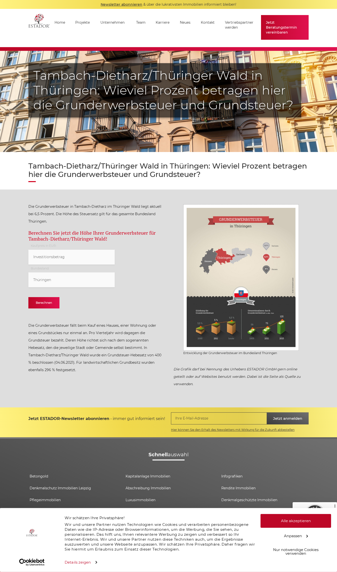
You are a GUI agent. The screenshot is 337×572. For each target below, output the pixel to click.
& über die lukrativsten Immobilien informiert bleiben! (168, 4)
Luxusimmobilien (140, 500)
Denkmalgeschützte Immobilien (249, 500)
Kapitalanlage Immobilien (148, 476)
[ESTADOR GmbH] (39, 28)
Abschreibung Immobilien (148, 488)
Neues (185, 22)
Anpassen (293, 535)
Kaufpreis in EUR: (43, 245)
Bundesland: (40, 268)
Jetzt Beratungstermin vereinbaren (281, 27)
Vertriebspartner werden (239, 25)
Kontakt (208, 22)
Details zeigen (78, 562)
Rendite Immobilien (238, 488)
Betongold (39, 476)
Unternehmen (112, 22)
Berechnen (44, 303)
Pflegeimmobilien (45, 500)
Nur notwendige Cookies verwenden (295, 551)
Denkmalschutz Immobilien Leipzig (60, 488)
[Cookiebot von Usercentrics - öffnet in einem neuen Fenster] (32, 562)
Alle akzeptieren (296, 520)
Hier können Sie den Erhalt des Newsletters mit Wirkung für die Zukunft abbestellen (233, 430)
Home (60, 22)
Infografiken (232, 476)
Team (141, 22)
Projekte (82, 22)
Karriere (162, 22)
